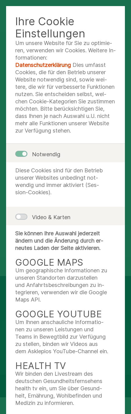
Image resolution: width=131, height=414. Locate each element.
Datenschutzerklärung (43, 65)
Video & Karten (51, 217)
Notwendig (46, 154)
